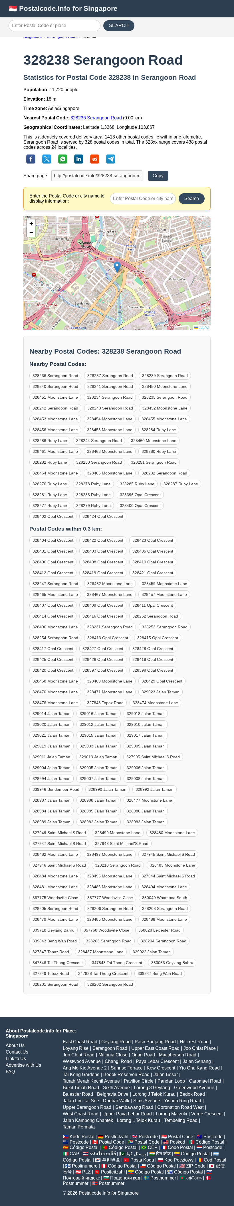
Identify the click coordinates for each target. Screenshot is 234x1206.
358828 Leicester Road (159, 930)
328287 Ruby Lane (181, 484)
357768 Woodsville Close (106, 930)
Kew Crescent (161, 1068)
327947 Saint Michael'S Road (59, 843)
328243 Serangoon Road (110, 408)
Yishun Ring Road (182, 1100)
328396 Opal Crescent (140, 494)
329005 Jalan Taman (99, 767)
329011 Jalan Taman (51, 757)
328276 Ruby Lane (50, 484)
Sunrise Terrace (127, 1068)
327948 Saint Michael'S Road (121, 843)
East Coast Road (80, 1041)
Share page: (35, 175)
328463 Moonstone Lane (109, 451)
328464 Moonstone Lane (55, 473)
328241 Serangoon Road (110, 386)
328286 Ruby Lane (50, 440)
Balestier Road (78, 1094)
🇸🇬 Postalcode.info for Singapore (63, 8)
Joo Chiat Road (78, 1054)
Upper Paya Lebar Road (127, 1113)
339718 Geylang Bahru (53, 930)
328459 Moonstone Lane (164, 583)
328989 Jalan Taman (51, 822)
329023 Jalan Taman (160, 692)
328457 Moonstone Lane (164, 594)
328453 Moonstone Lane (55, 419)
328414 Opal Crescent (53, 616)
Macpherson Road (177, 1054)
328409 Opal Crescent (102, 605)
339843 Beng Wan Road (55, 941)
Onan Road (143, 1054)
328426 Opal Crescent (102, 659)
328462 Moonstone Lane (110, 583)
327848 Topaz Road (105, 702)
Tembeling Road (180, 1120)
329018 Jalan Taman (146, 713)
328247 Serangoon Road (55, 583)
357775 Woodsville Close (55, 897)
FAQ (10, 1071)
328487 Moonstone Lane (101, 952)
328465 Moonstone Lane (55, 594)
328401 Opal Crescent (53, 551)
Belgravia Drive (112, 1094)
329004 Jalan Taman (51, 767)
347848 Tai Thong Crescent (117, 962)
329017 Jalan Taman (146, 735)
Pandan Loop (171, 1081)
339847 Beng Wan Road (160, 973)
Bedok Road (192, 1094)
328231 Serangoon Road (110, 627)
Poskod (177, 1142)
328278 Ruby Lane (93, 484)
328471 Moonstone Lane (109, 692)
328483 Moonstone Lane (172, 865)
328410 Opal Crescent (152, 562)
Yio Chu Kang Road (199, 1068)
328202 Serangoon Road (110, 984)
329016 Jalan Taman (99, 713)
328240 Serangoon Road (55, 386)
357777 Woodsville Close (110, 897)
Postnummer (163, 1178)
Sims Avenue (146, 1100)
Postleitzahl (116, 1136)
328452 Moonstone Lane (164, 408)
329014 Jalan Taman (51, 713)
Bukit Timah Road (81, 1087)
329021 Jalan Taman (51, 735)
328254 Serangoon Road (55, 637)
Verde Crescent (207, 1113)
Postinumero (85, 1166)
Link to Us (16, 1058)
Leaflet (203, 327)
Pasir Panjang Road (155, 1041)
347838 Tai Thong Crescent (103, 973)
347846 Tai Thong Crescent (58, 962)
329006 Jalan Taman (146, 767)
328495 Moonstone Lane (109, 876)
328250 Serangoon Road (99, 462)
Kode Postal (82, 1136)
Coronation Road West (180, 1107)
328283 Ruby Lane (93, 494)
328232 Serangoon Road (164, 473)
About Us (15, 1045)
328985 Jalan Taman (99, 811)
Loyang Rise (75, 1048)
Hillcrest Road (194, 1041)
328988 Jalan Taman (99, 800)
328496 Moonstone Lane (55, 627)
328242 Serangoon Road (55, 408)
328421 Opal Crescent (152, 573)
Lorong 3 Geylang (152, 1087)
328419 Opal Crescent (102, 573)
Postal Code (180, 1136)
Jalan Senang (197, 1061)
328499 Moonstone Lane (117, 832)
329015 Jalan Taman (99, 735)
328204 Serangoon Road (163, 941)
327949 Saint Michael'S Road (59, 832)
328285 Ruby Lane (137, 484)
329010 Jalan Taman (146, 724)
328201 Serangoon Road (55, 984)
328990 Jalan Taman (107, 789)
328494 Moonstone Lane (164, 887)
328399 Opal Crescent (152, 670)
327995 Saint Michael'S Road (153, 757)
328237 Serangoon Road (110, 375)
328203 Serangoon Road (109, 941)
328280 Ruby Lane (159, 451)
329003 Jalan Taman (99, 746)
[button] (117, 267)
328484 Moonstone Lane (55, 876)
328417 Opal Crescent (53, 648)
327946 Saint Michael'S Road (59, 865)
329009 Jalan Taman (146, 746)
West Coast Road (80, 1113)
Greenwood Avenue (194, 1087)
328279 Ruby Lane (93, 505)
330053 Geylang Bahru (172, 962)
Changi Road (118, 1061)
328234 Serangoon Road (110, 397)
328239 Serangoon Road (165, 375)
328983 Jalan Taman (146, 822)
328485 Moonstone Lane (109, 919)
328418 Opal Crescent (152, 659)
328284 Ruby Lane (159, 429)
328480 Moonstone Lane (172, 832)
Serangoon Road (109, 1048)
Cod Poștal (215, 1160)
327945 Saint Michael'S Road (168, 854)
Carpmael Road (205, 1081)
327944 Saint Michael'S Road (168, 876)
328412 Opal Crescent (53, 573)
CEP (153, 1147)
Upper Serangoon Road (87, 1107)
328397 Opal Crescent (102, 670)
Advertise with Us (23, 1065)
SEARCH (119, 25)
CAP (74, 1153)
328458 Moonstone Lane (109, 429)
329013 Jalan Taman (98, 757)
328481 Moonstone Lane (55, 887)
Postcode (148, 1136)
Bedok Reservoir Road (126, 1074)
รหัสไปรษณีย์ (103, 1153)
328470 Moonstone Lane (55, 692)
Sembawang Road (134, 1107)
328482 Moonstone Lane (55, 854)
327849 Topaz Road (51, 973)
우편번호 (111, 1160)
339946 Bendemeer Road (56, 789)
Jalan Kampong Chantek (88, 1120)
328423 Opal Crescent (152, 540)
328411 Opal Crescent (152, 605)
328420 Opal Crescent (53, 670)
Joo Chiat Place (199, 1048)
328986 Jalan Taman (146, 811)
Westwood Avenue (82, 1061)
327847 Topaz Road (51, 952)
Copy (158, 175)
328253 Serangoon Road (164, 627)
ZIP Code (195, 1166)
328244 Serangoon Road (99, 440)
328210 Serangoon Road (118, 865)
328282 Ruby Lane (50, 462)
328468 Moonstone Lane (55, 681)
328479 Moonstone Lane (55, 919)
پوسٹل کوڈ (136, 1153)
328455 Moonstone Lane (164, 419)
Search (191, 198)
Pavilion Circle (139, 1081)
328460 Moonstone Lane (153, 440)
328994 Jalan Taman (51, 778)
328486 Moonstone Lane (109, 887)
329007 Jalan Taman (99, 778)
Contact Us (17, 1052)
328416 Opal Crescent (102, 616)
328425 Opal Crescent (53, 659)
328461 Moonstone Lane (55, 451)
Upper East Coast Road (155, 1048)
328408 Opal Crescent (102, 562)
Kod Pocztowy (178, 1160)
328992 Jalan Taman (155, 789)
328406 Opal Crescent (53, 562)
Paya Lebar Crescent (157, 1061)
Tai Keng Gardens (81, 1074)
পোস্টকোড (194, 1178)
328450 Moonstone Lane (164, 386)
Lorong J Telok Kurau (153, 1094)
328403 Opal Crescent (102, 551)
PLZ (86, 1172)
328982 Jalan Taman (99, 822)
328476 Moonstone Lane (55, 702)
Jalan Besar (166, 1074)
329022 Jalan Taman (152, 952)
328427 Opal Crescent (102, 648)
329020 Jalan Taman (51, 724)
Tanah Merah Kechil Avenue (91, 1081)
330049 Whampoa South (164, 897)
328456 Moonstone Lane (55, 429)
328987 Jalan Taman (51, 800)
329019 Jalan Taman (51, 746)
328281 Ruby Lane (50, 494)
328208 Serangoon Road (165, 908)
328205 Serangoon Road (55, 908)
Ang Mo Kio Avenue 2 (85, 1068)
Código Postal (209, 1142)
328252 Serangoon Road (155, 616)
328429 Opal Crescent (162, 681)
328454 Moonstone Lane (109, 419)
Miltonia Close (113, 1054)
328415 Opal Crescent (157, 637)
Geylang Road (116, 1041)
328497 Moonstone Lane (109, 854)
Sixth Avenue (116, 1087)
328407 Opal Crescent (53, 605)
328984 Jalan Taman (51, 811)
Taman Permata (79, 1126)
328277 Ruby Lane (50, 505)
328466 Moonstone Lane (109, 473)
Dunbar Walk (116, 1100)
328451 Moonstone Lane (55, 397)
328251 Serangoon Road (154, 462)
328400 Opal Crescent (140, 505)
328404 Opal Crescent (53, 540)
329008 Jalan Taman (146, 778)
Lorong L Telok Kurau (138, 1120)
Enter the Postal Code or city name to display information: (66, 198)
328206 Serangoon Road (110, 908)
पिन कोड (163, 1153)
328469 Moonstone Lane (109, 681)
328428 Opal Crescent (152, 648)
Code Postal (180, 1147)
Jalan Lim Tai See (81, 1100)
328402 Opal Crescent (53, 516)
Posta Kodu (142, 1160)
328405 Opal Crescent (152, 551)
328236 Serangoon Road (96, 117)
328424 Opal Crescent (102, 516)
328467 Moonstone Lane (109, 594)
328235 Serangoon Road (164, 397)
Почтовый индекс (81, 1178)
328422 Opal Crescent (102, 540)
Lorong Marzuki (171, 1113)
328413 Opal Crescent (107, 637)
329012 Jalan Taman (99, 724)
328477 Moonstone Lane (149, 800)
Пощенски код (125, 1178)
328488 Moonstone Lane (164, 919)
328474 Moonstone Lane (155, 702)
